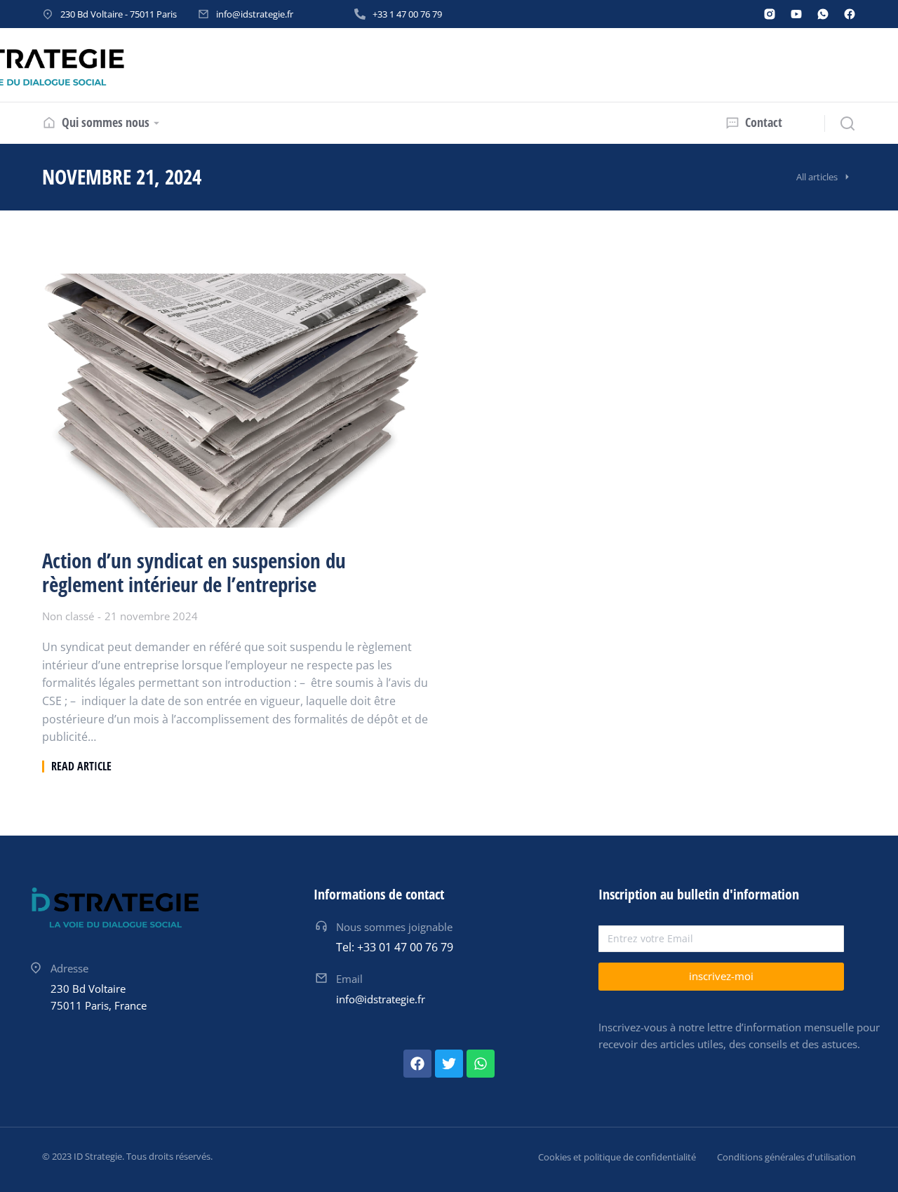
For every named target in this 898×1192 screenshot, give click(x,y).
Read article (81, 766)
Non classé (68, 616)
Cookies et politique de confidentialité (617, 1157)
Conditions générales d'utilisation (786, 1157)
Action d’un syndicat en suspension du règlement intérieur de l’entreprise (194, 573)
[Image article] (235, 401)
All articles (817, 176)
